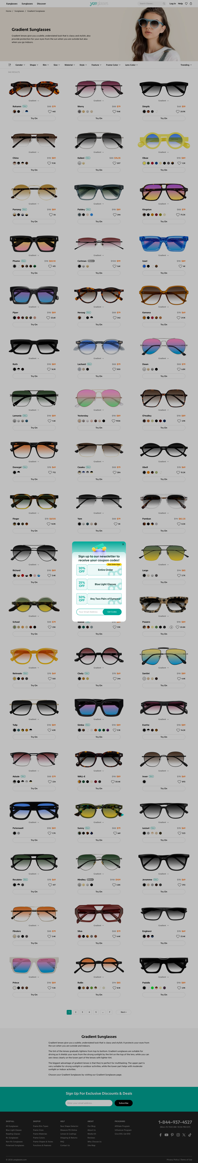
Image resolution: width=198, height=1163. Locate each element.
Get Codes (112, 612)
